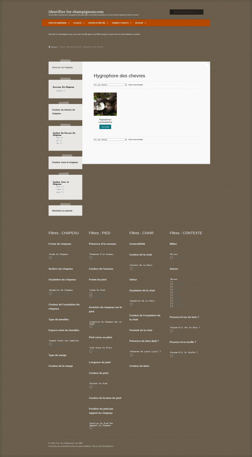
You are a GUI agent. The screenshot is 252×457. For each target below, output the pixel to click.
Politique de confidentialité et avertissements (70, 446)
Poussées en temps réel (96, 23)
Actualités (77, 23)
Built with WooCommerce (103, 446)
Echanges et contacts (120, 23)
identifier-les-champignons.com (76, 11)
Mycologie (139, 23)
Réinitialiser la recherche (62, 210)
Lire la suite (105, 127)
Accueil (54, 47)
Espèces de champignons (58, 23)
